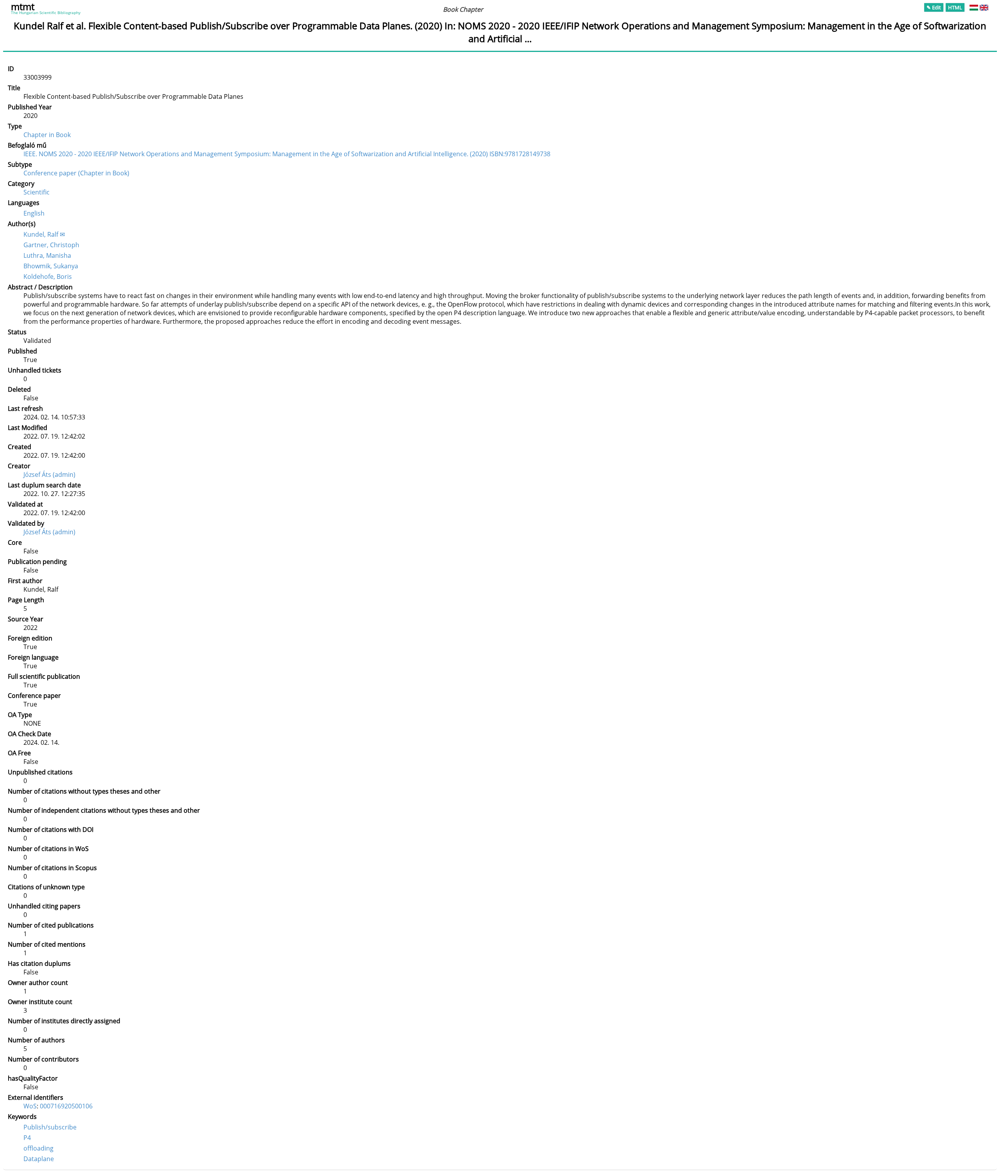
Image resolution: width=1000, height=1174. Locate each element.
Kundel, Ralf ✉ (44, 234)
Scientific (36, 192)
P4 (27, 1137)
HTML (955, 7)
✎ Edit (934, 7)
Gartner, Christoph (51, 245)
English (34, 213)
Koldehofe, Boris (47, 276)
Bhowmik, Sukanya (50, 266)
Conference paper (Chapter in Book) (76, 173)
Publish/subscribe (50, 1127)
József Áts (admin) (49, 474)
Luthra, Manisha (47, 255)
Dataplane (38, 1158)
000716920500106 (66, 1106)
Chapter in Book (47, 134)
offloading (38, 1148)
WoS (30, 1106)
